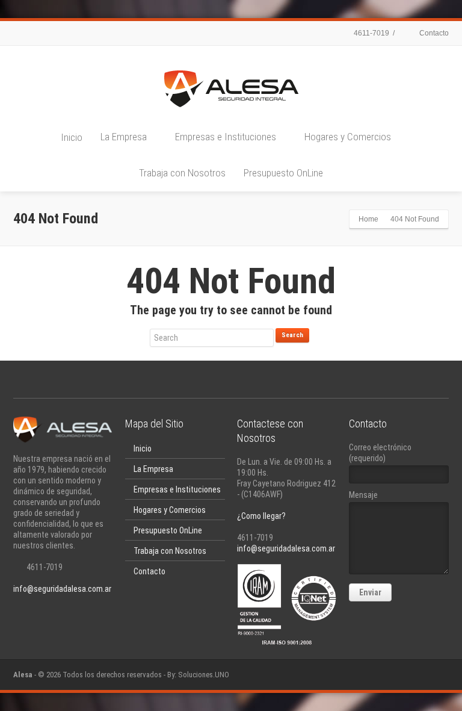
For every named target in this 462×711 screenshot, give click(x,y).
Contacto (433, 33)
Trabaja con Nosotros (182, 173)
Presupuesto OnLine (283, 173)
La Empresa (123, 137)
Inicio (71, 137)
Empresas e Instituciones (225, 137)
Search (292, 335)
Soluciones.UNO (203, 674)
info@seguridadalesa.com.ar (62, 589)
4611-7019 (370, 33)
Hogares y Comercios (347, 137)
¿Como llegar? (261, 516)
